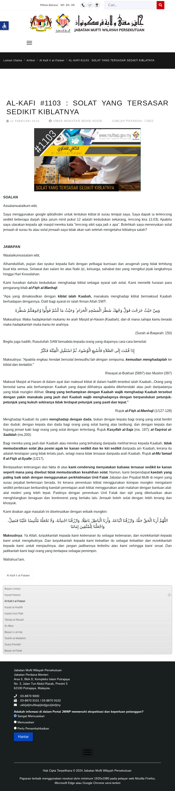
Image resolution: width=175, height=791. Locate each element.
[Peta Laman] (96, 4)
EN (68, 5)
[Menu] (29, 42)
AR (73, 5)
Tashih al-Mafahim (15, 638)
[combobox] (131, 5)
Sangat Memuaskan (31, 716)
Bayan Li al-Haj (13, 632)
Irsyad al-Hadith (13, 607)
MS (62, 5)
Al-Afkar (9, 625)
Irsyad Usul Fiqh (13, 613)
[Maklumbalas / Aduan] (90, 4)
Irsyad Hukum (12, 594)
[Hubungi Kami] (83, 4)
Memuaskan (25, 722)
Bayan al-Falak (13, 650)
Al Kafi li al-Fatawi (18, 575)
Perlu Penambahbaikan (33, 728)
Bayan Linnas (12, 588)
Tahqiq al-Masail (14, 619)
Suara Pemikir (12, 644)
